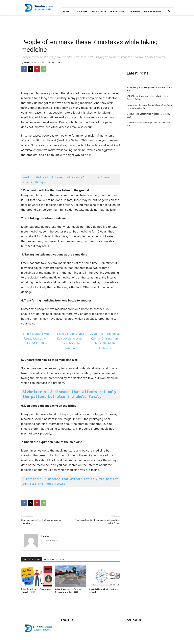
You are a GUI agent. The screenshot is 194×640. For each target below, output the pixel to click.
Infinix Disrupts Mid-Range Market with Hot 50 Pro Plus (36, 338)
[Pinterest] (37, 69)
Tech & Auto (80, 11)
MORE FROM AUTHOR (54, 560)
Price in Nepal (118, 11)
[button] (169, 11)
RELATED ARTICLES (32, 560)
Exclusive (135, 11)
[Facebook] (24, 69)
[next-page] (27, 597)
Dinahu (26, 63)
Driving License (152, 11)
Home (66, 11)
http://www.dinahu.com (49, 540)
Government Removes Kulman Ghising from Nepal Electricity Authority (149, 106)
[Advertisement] (51, 24)
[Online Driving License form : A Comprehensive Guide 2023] (70, 576)
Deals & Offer (98, 11)
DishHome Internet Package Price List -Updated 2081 (148, 124)
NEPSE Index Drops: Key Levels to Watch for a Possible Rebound (147, 97)
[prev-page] (23, 597)
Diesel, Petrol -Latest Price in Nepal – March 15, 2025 (148, 115)
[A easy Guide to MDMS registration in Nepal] (104, 576)
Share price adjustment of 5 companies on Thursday (41, 521)
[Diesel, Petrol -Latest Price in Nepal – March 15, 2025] (36, 576)
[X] (30, 69)
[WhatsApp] (43, 69)
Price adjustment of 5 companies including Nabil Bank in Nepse (97, 521)
